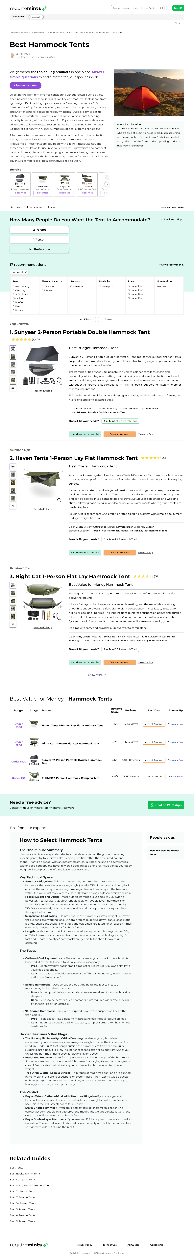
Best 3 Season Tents (22, 1221)
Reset (108, 319)
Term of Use (110, 1245)
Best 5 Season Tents (22, 1209)
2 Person (39, 229)
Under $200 (136, 290)
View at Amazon (119, 434)
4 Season (77, 286)
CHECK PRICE (20, 193)
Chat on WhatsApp (168, 805)
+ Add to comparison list (85, 434)
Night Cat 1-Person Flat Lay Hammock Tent (70, 743)
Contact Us (156, 1245)
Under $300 (136, 286)
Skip (179, 219)
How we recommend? (173, 207)
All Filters (86, 319)
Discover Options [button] (25, 85)
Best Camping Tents (23, 1179)
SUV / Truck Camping (20, 296)
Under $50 (136, 298)
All (13, 387)
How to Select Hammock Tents (165, 852)
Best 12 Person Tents (23, 1191)
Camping (20, 290)
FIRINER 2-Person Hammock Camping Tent (71, 778)
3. (70, 576)
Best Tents (16, 1167)
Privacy (19, 310)
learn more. (118, 32)
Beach (18, 306)
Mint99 (178, 8)
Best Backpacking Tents (25, 1173)
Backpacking (22, 286)
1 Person (39, 239)
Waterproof (107, 286)
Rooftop (19, 302)
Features (161, 286)
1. (80, 332)
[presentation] (12, 184)
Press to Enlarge (43, 390)
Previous (169, 219)
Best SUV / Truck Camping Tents (30, 1185)
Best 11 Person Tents (22, 1197)
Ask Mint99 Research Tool (120, 421)
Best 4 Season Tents (22, 1215)
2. (74, 458)
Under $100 (136, 294)
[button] (97, 23)
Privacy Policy (84, 1245)
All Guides (133, 1245)
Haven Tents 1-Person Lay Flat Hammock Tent (72, 725)
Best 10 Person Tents (23, 1203)
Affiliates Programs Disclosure (109, 1253)
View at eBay (145, 434)
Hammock (35, 17)
